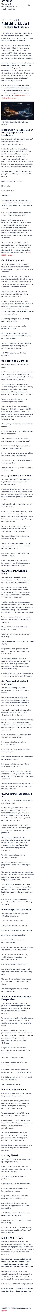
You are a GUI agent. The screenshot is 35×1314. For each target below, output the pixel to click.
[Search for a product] (29, 5)
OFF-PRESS (6, 1)
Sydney (4, 1311)
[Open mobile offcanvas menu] (33, 5)
